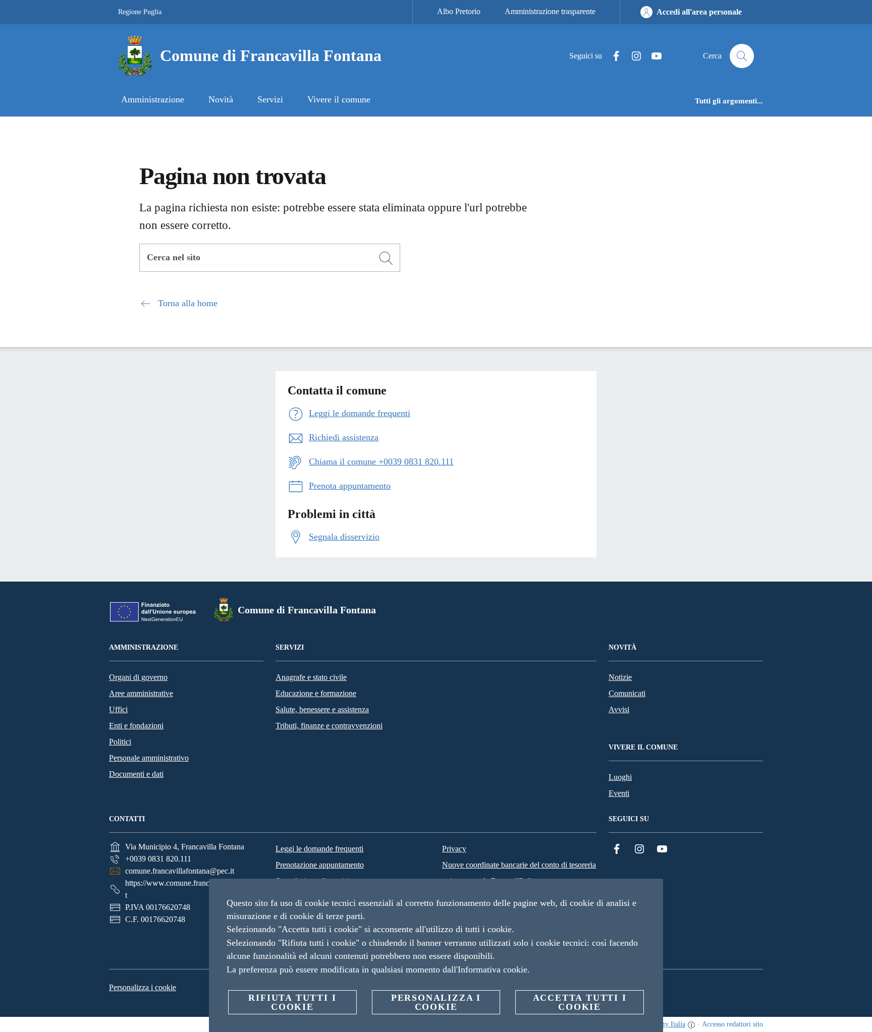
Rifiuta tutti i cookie (292, 1002)
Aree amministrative (141, 693)
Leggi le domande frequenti (319, 848)
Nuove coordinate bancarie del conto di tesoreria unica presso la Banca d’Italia (519, 873)
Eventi (619, 793)
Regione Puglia (139, 12)
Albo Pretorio (458, 11)
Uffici (118, 709)
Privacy (454, 848)
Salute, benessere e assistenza (322, 709)
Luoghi (620, 777)
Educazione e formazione (316, 693)
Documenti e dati (136, 774)
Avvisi (619, 709)
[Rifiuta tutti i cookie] (651, 894)
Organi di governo (138, 677)
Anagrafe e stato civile (311, 677)
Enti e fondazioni (136, 725)
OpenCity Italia (663, 1024)
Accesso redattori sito (732, 1024)
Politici (120, 741)
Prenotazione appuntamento (320, 865)
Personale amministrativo (149, 758)
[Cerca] (742, 56)
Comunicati (627, 693)
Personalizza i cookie (142, 987)
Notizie (620, 677)
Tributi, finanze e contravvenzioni (329, 725)
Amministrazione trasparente (550, 11)
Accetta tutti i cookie (580, 1002)
